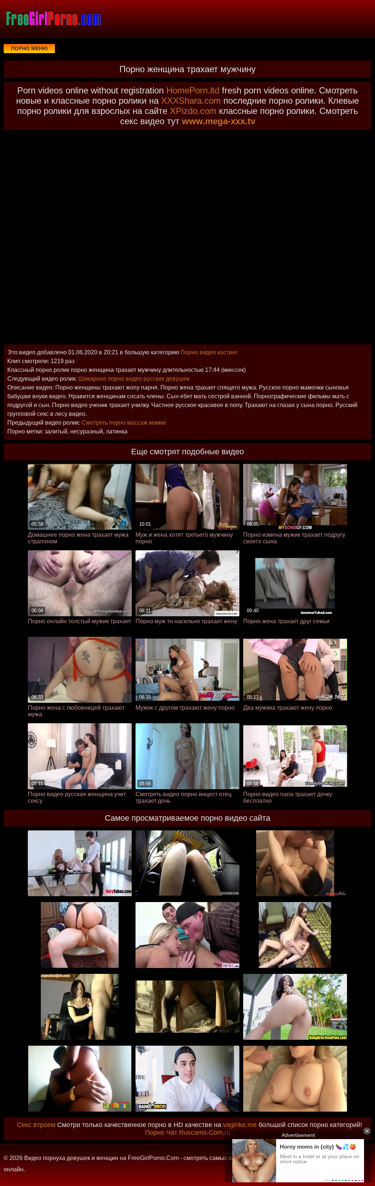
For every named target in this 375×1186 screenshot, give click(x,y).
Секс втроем (36, 1124)
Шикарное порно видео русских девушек (133, 379)
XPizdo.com (193, 111)
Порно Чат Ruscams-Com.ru (187, 1132)
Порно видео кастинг (209, 352)
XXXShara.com (191, 101)
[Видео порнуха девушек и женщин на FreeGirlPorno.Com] (53, 18)
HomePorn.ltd (192, 90)
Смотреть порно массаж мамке (124, 423)
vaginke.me (240, 1124)
